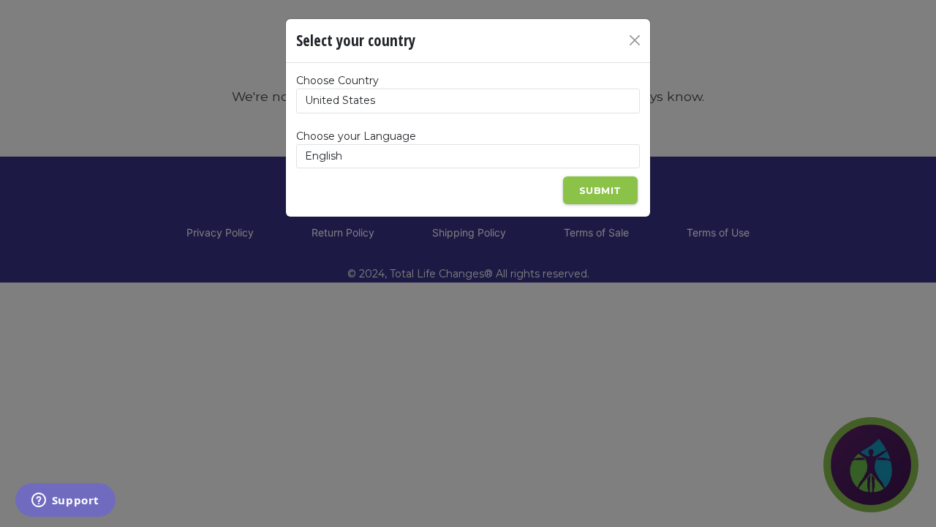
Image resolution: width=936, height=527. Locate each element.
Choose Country (337, 80)
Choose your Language (356, 136)
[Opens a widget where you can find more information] (65, 501)
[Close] (634, 40)
